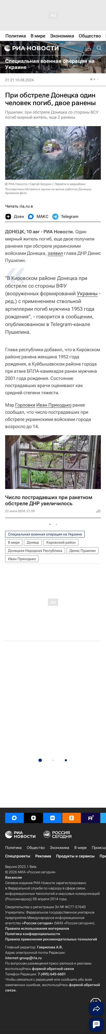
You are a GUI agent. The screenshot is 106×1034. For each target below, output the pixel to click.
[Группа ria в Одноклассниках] (71, 818)
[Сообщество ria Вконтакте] (52, 818)
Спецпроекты (17, 856)
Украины (87, 293)
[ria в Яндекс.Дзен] (33, 818)
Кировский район (61, 542)
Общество (36, 847)
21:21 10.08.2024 (19, 80)
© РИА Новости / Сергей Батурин (28, 184)
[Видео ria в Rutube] (90, 818)
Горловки (25, 405)
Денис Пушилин (82, 551)
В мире (14, 542)
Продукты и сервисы (75, 856)
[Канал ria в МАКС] (14, 818)
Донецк (33, 542)
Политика (13, 847)
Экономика (59, 847)
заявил (55, 253)
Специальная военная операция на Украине (45, 534)
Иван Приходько (54, 405)
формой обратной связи (53, 969)
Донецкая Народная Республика (35, 551)
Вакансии (13, 877)
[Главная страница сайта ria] (31, 48)
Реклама (43, 856)
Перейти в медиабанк (70, 184)
